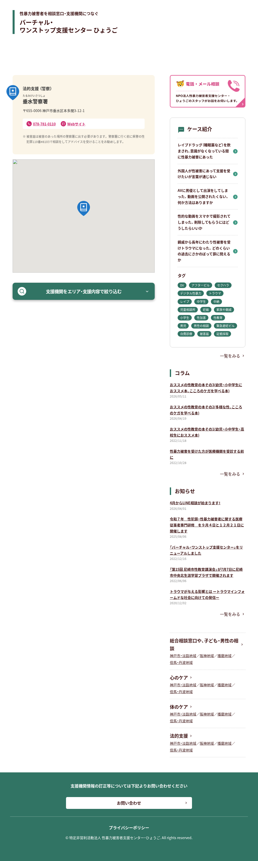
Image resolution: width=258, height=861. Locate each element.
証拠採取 (222, 334)
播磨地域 (224, 655)
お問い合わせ (129, 803)
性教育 (217, 317)
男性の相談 (201, 326)
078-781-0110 (44, 123)
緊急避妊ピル (225, 326)
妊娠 (206, 309)
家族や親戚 (224, 309)
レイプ (184, 301)
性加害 (201, 317)
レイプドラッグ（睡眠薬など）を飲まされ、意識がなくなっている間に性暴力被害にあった (204, 150)
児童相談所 (187, 309)
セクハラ (223, 285)
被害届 (204, 334)
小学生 (184, 317)
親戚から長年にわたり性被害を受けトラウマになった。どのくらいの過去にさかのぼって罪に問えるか (204, 250)
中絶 (216, 301)
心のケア (179, 677)
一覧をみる (230, 356)
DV (182, 285)
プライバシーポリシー (129, 827)
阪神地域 (207, 655)
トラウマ (215, 293)
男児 (183, 326)
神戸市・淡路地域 (183, 655)
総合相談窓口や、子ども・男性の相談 (204, 644)
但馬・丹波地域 (181, 662)
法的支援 (179, 735)
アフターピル (200, 285)
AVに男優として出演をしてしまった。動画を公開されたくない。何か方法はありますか (203, 196)
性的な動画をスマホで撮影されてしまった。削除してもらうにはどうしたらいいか (204, 222)
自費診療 (186, 334)
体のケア (179, 706)
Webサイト (76, 123)
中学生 (201, 301)
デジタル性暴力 (190, 293)
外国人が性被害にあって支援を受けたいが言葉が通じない (204, 173)
